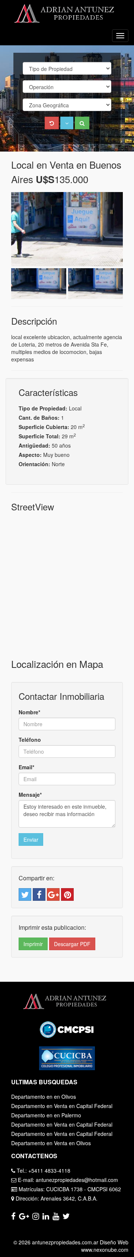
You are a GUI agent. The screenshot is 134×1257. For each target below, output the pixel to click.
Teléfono (30, 739)
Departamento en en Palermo (46, 1115)
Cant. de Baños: (39, 417)
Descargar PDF (72, 944)
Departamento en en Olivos (43, 1096)
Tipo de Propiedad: (43, 408)
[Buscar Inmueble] (82, 123)
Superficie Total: (39, 436)
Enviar (30, 839)
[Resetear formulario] (52, 123)
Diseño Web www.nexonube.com (104, 1245)
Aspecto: (30, 454)
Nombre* (29, 712)
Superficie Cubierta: (44, 427)
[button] (66, 123)
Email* (26, 767)
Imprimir (33, 944)
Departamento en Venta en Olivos (51, 1143)
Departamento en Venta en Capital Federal (61, 1106)
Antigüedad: (34, 445)
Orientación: (34, 464)
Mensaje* (30, 794)
